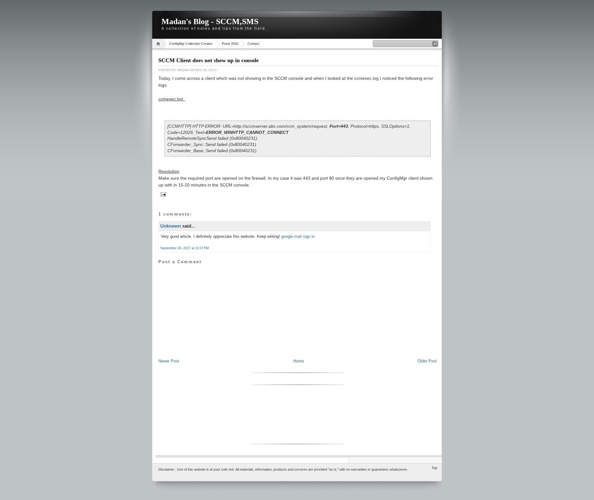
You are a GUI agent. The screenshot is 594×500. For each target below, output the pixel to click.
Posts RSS (230, 43)
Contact (253, 43)
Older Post (427, 361)
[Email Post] (162, 194)
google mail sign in (298, 236)
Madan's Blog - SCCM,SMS (209, 21)
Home (159, 44)
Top (434, 468)
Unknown (170, 226)
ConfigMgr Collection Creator (191, 43)
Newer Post (168, 361)
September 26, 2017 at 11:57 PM (184, 248)
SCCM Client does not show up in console (208, 60)
